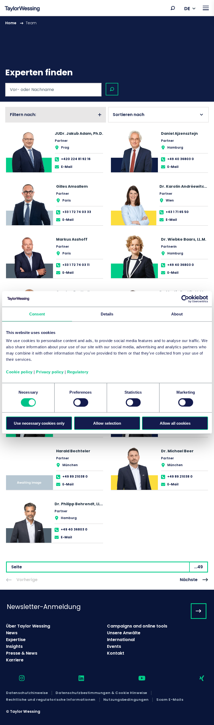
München (70, 465)
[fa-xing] (197, 678)
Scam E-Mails (169, 700)
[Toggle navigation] (206, 7)
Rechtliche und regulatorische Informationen (51, 700)
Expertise (16, 640)
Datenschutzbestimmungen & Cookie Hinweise (101, 693)
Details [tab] (107, 314)
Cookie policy (19, 372)
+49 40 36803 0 (180, 159)
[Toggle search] (173, 8)
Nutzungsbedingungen (125, 700)
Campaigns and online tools (137, 626)
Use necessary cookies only (39, 423)
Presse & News (21, 653)
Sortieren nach (128, 115)
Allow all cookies (175, 423)
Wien (170, 200)
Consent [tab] (37, 314)
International (121, 640)
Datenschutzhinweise (27, 693)
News (11, 633)
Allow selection (107, 423)
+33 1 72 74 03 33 (76, 212)
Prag (65, 147)
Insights (14, 646)
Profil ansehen (54, 150)
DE (187, 8)
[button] (173, 8)
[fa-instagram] (17, 678)
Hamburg (175, 147)
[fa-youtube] (137, 678)
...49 (198, 567)
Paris (66, 200)
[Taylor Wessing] (22, 9)
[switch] (80, 402)
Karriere (14, 660)
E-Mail (66, 167)
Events (114, 646)
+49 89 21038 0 (75, 476)
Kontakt (115, 653)
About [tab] (177, 314)
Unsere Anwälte (123, 633)
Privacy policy (49, 372)
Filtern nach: (23, 115)
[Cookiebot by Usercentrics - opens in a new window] (185, 299)
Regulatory (77, 372)
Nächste (189, 580)
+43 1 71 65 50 (177, 212)
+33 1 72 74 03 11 (76, 265)
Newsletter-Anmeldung (44, 606)
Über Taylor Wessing (28, 626)
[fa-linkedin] (76, 678)
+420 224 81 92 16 (76, 159)
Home (10, 23)
